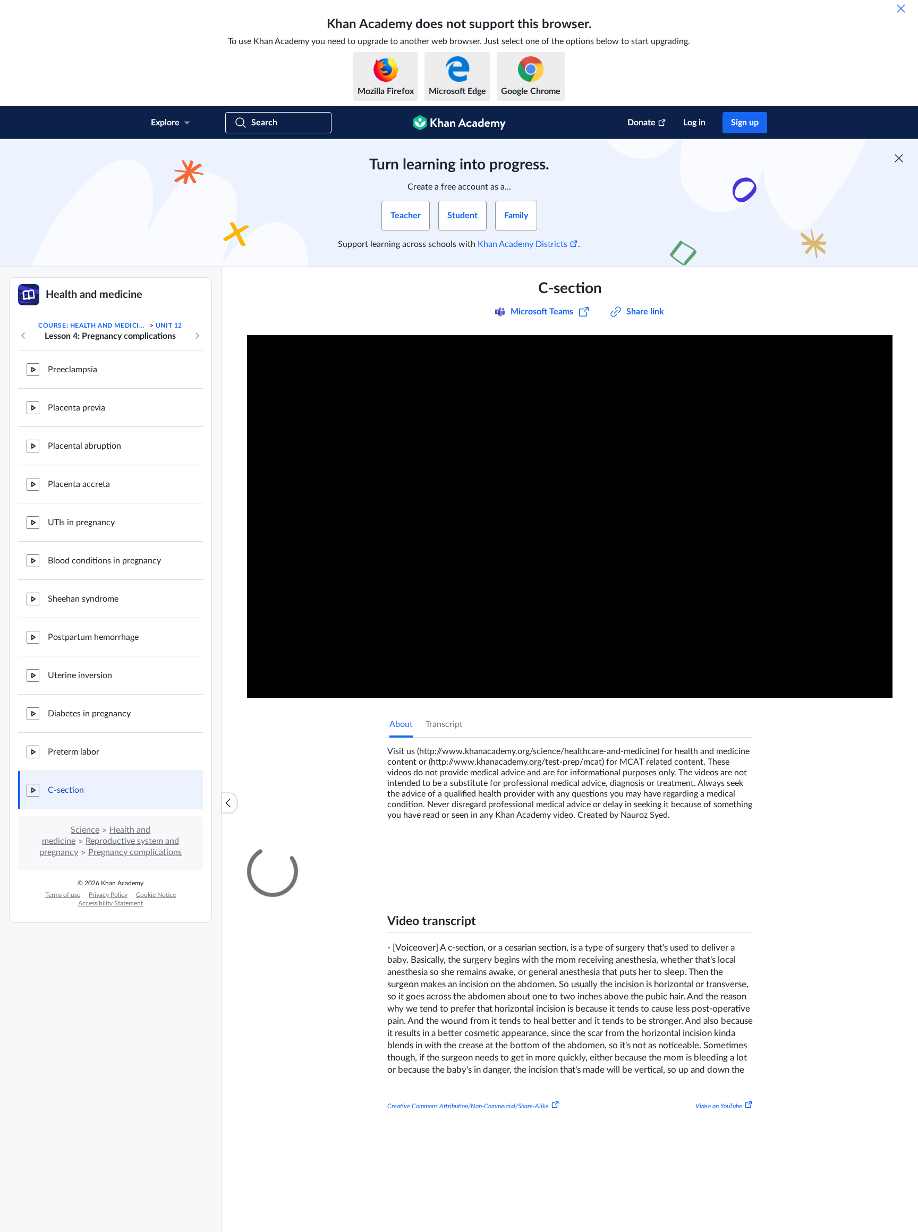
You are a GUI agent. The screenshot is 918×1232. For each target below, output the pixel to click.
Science (85, 830)
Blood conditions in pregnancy (104, 561)
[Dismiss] (901, 8)
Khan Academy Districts (522, 244)
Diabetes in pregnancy (89, 713)
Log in (694, 122)
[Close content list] (229, 803)
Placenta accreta (79, 484)
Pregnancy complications (135, 852)
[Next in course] (197, 335)
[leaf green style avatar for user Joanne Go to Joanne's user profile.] (445, 1089)
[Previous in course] (23, 335)
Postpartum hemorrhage (93, 637)
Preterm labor (73, 752)
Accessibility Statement (110, 903)
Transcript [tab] (444, 724)
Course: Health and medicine (93, 325)
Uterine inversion (80, 675)
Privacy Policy (108, 895)
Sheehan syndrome (83, 599)
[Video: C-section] (569, 516)
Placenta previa (76, 408)
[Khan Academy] (459, 123)
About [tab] (401, 724)
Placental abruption (84, 446)
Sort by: (629, 981)
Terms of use (62, 895)
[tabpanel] (570, 779)
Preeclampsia (72, 369)
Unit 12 (169, 325)
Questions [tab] (419, 855)
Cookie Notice (156, 895)
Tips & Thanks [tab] (477, 855)
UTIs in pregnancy (81, 522)
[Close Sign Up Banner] (899, 158)
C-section (66, 790)
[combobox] (695, 981)
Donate (641, 122)
